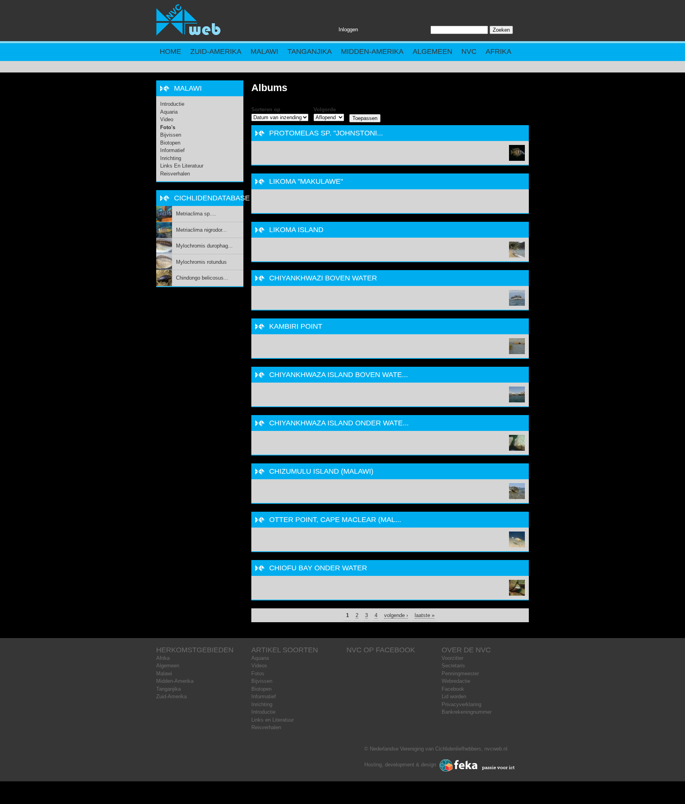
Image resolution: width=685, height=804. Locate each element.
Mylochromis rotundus (201, 262)
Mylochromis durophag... (204, 246)
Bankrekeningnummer (467, 712)
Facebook (453, 689)
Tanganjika (309, 51)
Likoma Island (296, 230)
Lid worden (454, 696)
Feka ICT (477, 765)
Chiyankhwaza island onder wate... (339, 423)
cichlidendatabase (212, 198)
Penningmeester (460, 673)
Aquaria (169, 112)
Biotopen (170, 143)
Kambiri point (295, 326)
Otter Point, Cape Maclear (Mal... (335, 520)
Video (166, 119)
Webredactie (456, 681)
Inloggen (348, 29)
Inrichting (170, 158)
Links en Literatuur (181, 166)
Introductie (172, 104)
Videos (259, 666)
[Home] (188, 34)
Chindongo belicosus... (202, 278)
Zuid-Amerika (215, 51)
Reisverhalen (175, 174)
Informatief (172, 150)
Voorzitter (452, 658)
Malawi (264, 51)
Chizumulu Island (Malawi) (321, 471)
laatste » (424, 615)
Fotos (257, 673)
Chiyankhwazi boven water (323, 278)
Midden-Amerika (372, 51)
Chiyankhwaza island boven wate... (338, 375)
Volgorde (325, 109)
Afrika (498, 51)
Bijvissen (170, 135)
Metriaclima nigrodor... (201, 230)
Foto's (167, 127)
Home (170, 51)
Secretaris (453, 666)
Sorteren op (265, 109)
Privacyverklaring (461, 704)
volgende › (396, 615)
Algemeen (432, 51)
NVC (468, 51)
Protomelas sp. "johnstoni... (326, 133)
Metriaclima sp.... (196, 214)
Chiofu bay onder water (318, 568)
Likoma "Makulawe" (306, 181)
